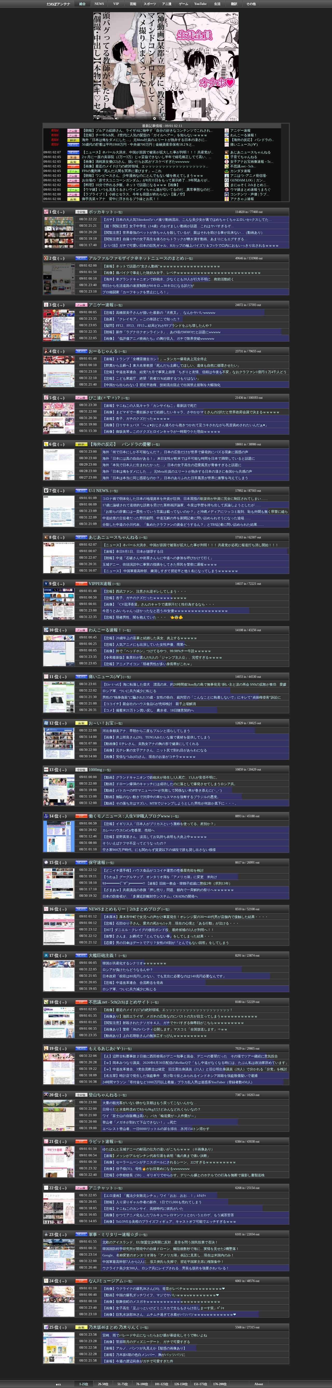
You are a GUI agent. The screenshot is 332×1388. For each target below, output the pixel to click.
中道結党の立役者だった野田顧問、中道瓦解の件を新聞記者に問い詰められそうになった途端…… (176, 518)
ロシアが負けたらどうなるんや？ (127, 970)
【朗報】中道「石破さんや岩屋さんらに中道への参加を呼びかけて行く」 (158, 558)
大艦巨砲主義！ (103, 955)
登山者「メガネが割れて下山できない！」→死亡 (139, 1122)
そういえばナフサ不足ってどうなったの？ (134, 843)
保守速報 (97, 862)
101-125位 (161, 1384)
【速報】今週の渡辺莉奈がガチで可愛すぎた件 (137, 1361)
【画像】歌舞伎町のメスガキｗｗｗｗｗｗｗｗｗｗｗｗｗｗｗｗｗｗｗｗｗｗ (161, 1302)
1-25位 (83, 1384)
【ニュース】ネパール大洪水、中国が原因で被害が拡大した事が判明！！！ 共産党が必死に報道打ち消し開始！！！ (190, 545)
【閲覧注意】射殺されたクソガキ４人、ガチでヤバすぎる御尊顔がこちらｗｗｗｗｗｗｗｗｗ (173, 1023)
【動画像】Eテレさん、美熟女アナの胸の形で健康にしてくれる (150, 744)
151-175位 (200, 1384)
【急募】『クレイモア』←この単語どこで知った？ (141, 319)
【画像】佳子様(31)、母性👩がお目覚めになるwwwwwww (146, 1169)
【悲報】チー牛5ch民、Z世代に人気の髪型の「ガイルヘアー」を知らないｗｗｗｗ (144, 135)
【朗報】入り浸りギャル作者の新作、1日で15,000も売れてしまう (152, 1202)
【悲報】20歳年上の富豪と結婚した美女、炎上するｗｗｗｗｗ (149, 638)
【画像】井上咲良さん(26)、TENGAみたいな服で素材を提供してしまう (156, 737)
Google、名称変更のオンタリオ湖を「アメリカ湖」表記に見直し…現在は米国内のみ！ (168, 1255)
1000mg (95, 769)
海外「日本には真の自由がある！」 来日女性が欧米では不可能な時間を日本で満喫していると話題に (178, 458)
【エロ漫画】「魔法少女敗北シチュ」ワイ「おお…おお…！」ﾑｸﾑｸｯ (154, 1196)
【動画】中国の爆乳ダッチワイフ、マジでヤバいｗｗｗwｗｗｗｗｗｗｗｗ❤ (160, 1295)
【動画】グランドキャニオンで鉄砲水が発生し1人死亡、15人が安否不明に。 (160, 777)
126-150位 (181, 1384)
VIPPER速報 (100, 583)
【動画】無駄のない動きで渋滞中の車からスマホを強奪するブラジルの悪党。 (161, 797)
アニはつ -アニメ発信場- (248, 175)
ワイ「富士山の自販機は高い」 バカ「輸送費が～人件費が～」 (150, 1116)
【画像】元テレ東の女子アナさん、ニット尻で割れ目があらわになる (154, 750)
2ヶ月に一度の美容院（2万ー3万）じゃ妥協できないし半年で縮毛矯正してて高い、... (146, 157)
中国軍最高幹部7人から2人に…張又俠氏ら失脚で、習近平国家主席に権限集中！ (163, 1262)
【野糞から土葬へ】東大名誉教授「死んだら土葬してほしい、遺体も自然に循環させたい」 (171, 365)
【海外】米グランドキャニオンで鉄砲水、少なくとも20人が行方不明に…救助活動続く (168, 279)
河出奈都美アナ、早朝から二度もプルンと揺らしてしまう (146, 731)
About (258, 1384)
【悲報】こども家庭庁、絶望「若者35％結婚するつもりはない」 (151, 378)
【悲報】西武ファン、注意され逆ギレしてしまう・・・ (144, 591)
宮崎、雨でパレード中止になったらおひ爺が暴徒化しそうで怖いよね (154, 1335)
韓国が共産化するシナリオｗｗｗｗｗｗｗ (134, 963)
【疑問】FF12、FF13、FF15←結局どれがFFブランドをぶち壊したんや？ (157, 326)
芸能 (133, 4)
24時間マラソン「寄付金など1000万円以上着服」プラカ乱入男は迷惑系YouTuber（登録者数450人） (178, 1082)
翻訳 (234, 4)
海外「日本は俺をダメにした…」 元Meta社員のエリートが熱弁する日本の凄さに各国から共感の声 (177, 471)
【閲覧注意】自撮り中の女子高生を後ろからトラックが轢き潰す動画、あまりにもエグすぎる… (174, 239)
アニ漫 (166, 4)
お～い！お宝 (101, 723)
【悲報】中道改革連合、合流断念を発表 (132, 983)
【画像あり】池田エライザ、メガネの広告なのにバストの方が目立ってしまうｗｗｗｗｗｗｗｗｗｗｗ (180, 1016)
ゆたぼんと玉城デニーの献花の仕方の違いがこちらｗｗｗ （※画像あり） (158, 1149)
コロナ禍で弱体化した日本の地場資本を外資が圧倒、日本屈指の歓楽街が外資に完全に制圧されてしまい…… (185, 499)
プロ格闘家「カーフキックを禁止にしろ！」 (136, 292)
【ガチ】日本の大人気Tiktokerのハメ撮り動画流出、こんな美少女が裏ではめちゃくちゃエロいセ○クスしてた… (187, 220)
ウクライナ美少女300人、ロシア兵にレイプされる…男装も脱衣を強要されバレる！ (165, 1268)
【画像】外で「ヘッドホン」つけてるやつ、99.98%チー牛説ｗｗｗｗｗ (156, 651)
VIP (116, 4)
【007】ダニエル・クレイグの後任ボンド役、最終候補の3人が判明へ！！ (158, 930)
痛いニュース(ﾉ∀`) (244, 144)
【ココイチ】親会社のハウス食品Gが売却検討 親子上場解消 (149, 704)
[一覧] (118, 212)
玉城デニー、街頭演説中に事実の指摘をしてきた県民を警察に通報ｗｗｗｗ (159, 564)
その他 (251, 4)
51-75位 (122, 1384)
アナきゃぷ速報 (242, 199)
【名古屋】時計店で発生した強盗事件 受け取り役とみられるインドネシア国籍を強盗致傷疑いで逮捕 (180, 1076)
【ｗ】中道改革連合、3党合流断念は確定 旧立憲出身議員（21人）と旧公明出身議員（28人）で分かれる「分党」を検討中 (194, 1071)
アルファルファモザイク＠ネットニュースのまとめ (136, 258)
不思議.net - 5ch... (243, 166)
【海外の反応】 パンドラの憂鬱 (120, 444)
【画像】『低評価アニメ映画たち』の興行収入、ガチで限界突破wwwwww (158, 338)
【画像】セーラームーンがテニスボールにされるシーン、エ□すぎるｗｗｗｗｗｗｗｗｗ (169, 1162)
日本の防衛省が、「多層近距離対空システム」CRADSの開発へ (150, 896)
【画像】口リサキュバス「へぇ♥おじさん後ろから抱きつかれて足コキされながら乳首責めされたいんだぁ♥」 (185, 425)
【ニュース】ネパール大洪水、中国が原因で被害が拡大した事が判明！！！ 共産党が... (147, 152)
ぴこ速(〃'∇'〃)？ (105, 398)
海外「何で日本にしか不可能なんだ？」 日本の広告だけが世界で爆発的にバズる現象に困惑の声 (175, 452)
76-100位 (142, 1384)
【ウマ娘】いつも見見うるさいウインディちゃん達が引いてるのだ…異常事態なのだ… (147, 189)
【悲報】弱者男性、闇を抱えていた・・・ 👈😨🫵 (142, 617)
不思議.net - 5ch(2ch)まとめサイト (119, 1002)
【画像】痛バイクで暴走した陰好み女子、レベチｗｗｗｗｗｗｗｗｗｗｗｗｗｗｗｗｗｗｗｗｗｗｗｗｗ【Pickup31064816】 (181, 275)
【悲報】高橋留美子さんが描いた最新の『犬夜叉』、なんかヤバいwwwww (158, 313)
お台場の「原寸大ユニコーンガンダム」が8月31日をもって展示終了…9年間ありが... (146, 180)
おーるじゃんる (103, 351)
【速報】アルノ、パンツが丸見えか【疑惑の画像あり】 (144, 1348)
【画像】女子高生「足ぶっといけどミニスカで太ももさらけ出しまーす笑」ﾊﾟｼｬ (163, 1308)
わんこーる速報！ (243, 135)
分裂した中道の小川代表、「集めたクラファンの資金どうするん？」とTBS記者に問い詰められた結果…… (183, 524)
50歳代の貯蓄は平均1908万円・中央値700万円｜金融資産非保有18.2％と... (138, 144)
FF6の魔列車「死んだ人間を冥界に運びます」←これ (122, 171)
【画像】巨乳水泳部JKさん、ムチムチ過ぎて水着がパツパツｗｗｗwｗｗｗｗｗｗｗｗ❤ (169, 1314)
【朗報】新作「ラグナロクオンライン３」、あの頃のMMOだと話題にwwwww (161, 332)
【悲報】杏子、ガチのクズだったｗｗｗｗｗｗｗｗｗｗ (144, 598)
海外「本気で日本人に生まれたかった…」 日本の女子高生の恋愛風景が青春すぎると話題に (171, 465)
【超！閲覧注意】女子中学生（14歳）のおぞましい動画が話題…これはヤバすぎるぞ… (168, 226)
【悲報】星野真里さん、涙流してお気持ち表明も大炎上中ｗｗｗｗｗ (154, 837)
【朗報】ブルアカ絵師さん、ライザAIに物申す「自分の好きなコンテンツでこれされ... (147, 130)
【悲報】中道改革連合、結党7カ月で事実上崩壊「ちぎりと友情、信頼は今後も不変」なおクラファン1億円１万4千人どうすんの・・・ (194, 374)
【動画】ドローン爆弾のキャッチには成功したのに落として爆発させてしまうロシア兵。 (169, 784)
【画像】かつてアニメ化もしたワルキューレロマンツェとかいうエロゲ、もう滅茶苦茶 (168, 1215)
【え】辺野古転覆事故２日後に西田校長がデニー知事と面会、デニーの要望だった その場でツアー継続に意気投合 (190, 1056)
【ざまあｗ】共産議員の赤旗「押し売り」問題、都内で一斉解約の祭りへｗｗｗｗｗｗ (168, 890)
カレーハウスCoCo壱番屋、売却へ (128, 830)
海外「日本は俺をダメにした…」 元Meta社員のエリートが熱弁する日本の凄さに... (144, 140)
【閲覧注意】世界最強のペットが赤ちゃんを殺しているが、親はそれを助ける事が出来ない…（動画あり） (183, 232)
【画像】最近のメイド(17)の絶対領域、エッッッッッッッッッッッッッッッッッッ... (145, 166)
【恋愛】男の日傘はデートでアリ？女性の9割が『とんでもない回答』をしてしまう (165, 943)
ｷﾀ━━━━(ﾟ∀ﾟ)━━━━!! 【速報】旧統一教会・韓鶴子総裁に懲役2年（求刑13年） (167, 883)
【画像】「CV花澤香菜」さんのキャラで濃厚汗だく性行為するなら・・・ (158, 604)
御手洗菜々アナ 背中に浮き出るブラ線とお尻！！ (121, 199)
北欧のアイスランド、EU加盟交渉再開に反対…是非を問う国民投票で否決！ (160, 1242)
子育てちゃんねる (243, 157)
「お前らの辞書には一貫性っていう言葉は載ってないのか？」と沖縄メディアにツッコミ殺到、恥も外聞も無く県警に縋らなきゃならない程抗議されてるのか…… (195, 514)
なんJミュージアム (106, 1281)
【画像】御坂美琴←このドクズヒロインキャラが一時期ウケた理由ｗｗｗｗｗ (161, 431)
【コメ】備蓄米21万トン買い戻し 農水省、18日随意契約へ (148, 710)
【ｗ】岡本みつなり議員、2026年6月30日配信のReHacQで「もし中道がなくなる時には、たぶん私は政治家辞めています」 (195, 1063)
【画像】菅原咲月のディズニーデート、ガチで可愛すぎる (146, 1342)
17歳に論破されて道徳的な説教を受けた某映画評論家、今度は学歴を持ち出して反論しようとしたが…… (181, 505)
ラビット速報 (101, 1141)
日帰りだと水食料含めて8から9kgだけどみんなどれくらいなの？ (151, 1109)
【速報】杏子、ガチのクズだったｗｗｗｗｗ (136, 419)
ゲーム (183, 4)
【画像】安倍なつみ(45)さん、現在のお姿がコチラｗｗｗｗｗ (149, 757)
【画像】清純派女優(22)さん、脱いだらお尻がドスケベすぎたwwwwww (135, 161)
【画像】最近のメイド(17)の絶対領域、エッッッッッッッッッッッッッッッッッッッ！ (167, 1010)
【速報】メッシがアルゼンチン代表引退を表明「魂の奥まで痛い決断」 (158, 1156)
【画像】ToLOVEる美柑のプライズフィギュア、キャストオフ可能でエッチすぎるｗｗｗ (169, 1221)
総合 (82, 4)
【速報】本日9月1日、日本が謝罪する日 (132, 551)
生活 (217, 4)
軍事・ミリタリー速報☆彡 (114, 1234)
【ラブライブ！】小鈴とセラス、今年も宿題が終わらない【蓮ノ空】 (134, 194)
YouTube (200, 4)
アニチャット (101, 1188)
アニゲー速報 (240, 130)
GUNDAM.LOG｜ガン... (247, 180)
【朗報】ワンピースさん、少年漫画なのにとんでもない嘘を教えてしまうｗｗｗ (142, 175)
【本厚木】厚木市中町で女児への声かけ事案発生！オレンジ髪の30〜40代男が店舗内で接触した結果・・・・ (185, 917)
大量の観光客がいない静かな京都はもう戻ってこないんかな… (149, 1103)
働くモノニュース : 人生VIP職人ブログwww (129, 816)
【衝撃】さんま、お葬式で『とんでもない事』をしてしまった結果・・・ (158, 936)
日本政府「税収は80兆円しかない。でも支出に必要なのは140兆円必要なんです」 (164, 976)
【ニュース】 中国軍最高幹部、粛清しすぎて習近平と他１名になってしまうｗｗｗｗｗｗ (170, 571)
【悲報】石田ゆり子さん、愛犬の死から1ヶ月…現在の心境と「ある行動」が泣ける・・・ (170, 923)
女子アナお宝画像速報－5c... (251, 161)
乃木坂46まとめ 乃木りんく (114, 1327)
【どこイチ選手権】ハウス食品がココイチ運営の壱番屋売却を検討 (153, 870)
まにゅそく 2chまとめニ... (249, 185)
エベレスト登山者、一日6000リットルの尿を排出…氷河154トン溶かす (156, 1129)
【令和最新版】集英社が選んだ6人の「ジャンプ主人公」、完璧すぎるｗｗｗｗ (162, 657)
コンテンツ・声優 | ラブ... (249, 194)
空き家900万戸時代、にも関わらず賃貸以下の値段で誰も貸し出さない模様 (159, 850)
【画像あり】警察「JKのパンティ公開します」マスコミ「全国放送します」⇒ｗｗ (164, 1029)
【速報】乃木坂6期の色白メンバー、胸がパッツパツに (143, 1355)
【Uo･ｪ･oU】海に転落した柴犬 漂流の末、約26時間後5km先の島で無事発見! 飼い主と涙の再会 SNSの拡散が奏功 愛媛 (194, 684)
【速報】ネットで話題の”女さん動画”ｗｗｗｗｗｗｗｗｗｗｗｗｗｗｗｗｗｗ (161, 266)
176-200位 (220, 1384)
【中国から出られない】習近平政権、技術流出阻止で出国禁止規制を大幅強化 (161, 385)
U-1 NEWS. (99, 490)
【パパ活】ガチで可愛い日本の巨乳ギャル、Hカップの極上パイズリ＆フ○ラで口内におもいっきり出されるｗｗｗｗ (190, 245)
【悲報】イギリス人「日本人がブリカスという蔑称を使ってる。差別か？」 (159, 824)
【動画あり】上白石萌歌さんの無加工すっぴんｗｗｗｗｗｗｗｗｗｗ (154, 1036)
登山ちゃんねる (103, 1095)
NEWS (99, 4)
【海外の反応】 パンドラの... (252, 140)
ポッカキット (101, 212)
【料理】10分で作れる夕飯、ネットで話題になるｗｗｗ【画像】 (131, 185)
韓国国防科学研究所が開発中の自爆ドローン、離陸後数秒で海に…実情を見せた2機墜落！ (170, 1249)
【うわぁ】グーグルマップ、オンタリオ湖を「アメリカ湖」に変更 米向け (159, 877)
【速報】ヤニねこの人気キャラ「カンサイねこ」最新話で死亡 (149, 406)
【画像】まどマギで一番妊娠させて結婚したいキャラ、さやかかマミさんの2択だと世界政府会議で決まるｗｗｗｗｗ (191, 412)
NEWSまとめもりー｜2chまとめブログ (125, 909)
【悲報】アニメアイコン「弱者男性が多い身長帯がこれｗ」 (147, 664)
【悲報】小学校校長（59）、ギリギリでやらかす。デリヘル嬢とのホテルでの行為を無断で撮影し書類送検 (183, 1175)
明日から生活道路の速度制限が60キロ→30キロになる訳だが (148, 286)
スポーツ (150, 4)
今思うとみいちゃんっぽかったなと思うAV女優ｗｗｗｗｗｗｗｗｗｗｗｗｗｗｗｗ (165, 611)
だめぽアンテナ (58, 4)
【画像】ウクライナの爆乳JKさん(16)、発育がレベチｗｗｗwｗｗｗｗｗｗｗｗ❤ (163, 1289)
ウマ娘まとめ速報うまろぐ (250, 189)
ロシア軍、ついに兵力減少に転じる (129, 691)
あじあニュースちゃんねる (250, 152)
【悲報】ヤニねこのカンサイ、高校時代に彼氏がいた (142, 1209)
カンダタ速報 (240, 171)
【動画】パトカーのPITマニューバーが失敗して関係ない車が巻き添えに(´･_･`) (162, 790)
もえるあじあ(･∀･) (106, 1048)
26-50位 (103, 1384)
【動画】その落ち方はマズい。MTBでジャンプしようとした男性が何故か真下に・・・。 (170, 803)
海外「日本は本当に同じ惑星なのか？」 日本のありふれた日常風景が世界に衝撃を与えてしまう (175, 478)
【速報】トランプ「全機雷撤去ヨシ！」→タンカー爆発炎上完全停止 (154, 359)
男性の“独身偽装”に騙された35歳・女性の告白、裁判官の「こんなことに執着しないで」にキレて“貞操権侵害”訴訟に (191, 697)
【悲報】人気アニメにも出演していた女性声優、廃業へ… (146, 644)
